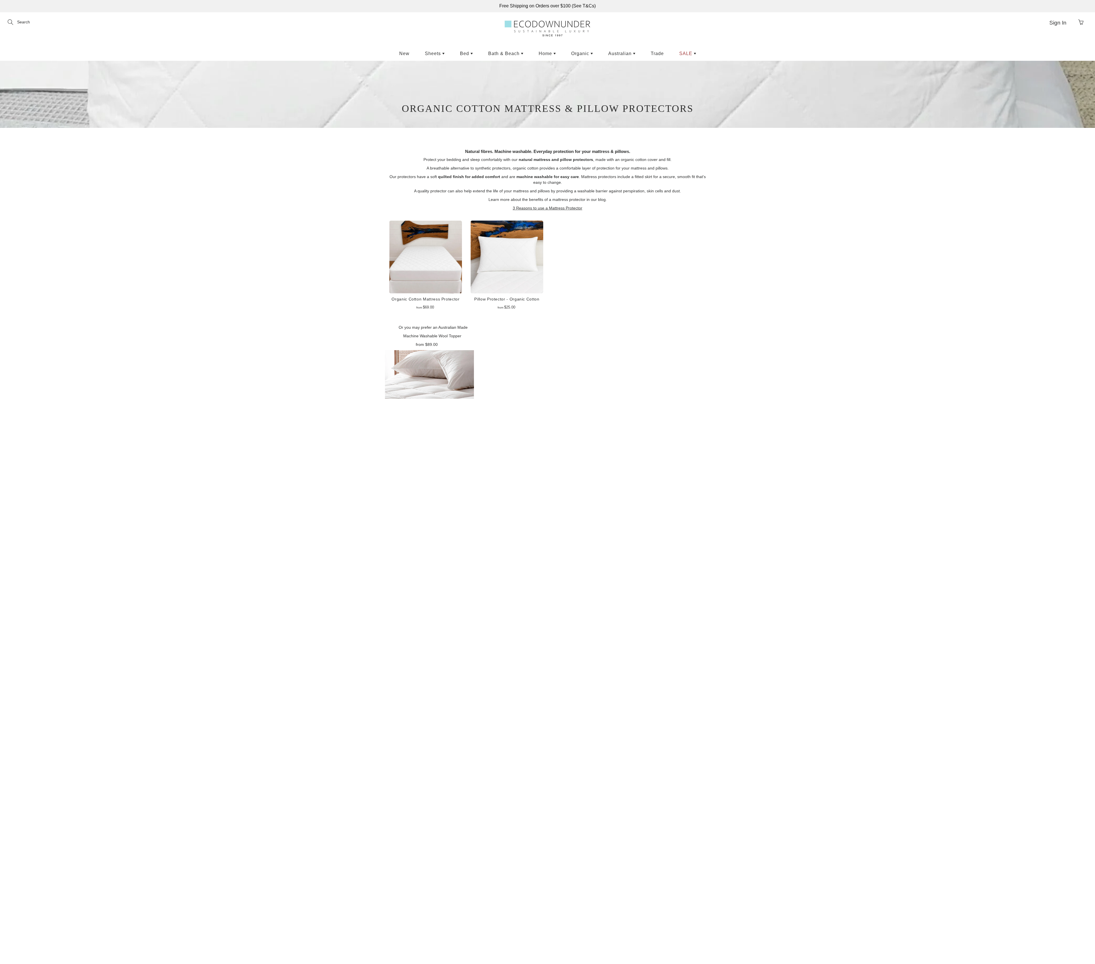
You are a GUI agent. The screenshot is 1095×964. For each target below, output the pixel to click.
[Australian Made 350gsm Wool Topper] (429, 374)
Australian (620, 53)
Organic (581, 53)
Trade (657, 53)
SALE (686, 53)
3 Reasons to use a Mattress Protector (547, 208)
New (404, 53)
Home (546, 53)
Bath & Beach (504, 53)
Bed (465, 53)
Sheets (433, 53)
